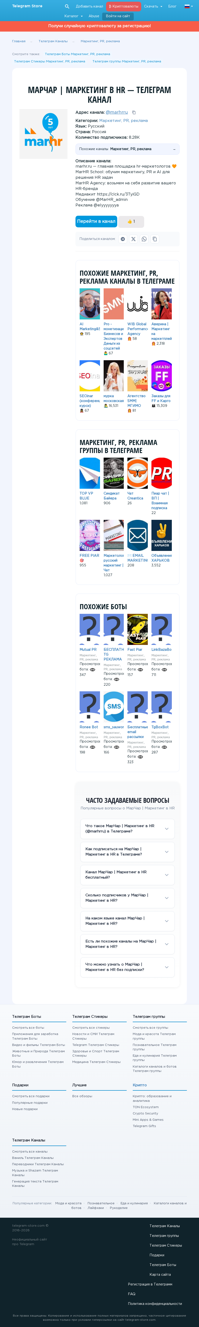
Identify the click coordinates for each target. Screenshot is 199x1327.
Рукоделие (119, 1208)
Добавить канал (89, 6)
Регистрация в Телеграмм (150, 1284)
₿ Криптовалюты (123, 6)
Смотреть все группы (150, 1028)
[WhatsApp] (144, 239)
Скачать (151, 6)
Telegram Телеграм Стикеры (95, 1045)
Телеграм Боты (162, 1265)
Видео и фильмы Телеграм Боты (38, 1045)
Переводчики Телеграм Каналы (38, 1164)
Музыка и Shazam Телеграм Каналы (35, 1172)
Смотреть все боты (28, 1028)
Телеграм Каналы (164, 1226)
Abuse (94, 16)
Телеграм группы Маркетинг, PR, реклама (126, 61)
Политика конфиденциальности (155, 1303)
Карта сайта (160, 1274)
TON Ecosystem (146, 1107)
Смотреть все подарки (31, 1096)
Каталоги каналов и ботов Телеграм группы (155, 1068)
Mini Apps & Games (148, 1120)
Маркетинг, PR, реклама (123, 121)
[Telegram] (122, 239)
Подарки (156, 1255)
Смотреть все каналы (30, 1151)
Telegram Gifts (144, 1126)
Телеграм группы (164, 1235)
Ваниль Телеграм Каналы (33, 1158)
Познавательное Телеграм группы (154, 1047)
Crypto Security (145, 1113)
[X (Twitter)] (133, 239)
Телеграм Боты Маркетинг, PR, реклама (77, 54)
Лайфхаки (96, 1208)
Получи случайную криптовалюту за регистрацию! (99, 26)
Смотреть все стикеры (91, 1028)
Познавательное (101, 1203)
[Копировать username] (134, 112)
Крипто (140, 1085)
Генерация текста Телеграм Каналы (35, 1183)
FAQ (131, 1294)
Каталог (71, 16)
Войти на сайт (118, 16)
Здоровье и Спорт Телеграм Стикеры (95, 1053)
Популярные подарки (30, 1103)
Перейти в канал (96, 221)
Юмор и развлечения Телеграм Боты (38, 1064)
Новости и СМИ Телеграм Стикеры (93, 1036)
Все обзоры (82, 1096)
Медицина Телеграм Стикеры (96, 1062)
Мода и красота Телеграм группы (154, 1036)
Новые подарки (25, 1109)
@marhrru (117, 112)
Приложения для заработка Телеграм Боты (35, 1036)
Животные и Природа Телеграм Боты (38, 1053)
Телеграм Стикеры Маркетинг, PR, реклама (49, 61)
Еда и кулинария (134, 1203)
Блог (172, 6)
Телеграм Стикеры (165, 1245)
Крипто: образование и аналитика (152, 1098)
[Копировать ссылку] (154, 239)
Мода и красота (68, 1203)
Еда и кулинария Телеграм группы (155, 1058)
